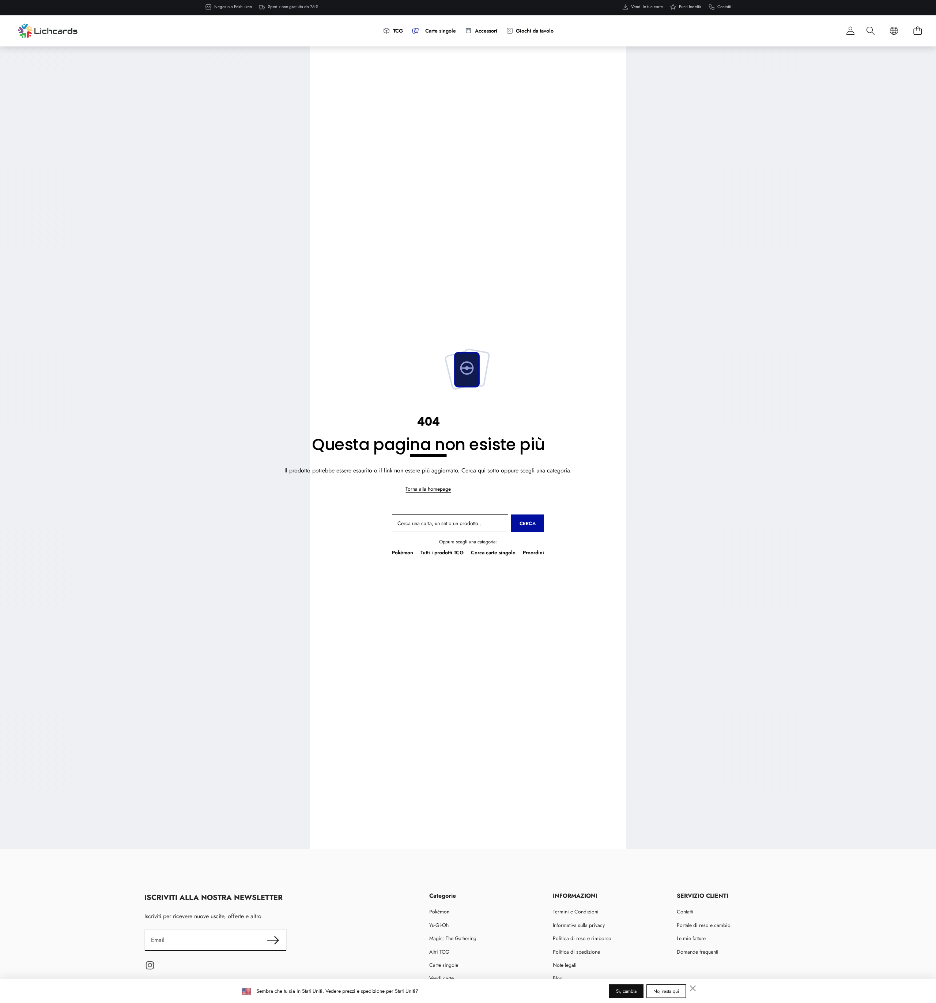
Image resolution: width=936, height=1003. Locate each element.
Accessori (486, 30)
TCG (398, 30)
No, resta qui (666, 991)
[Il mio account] (850, 31)
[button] (870, 31)
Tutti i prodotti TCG (442, 552)
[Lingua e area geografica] (894, 31)
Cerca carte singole (493, 552)
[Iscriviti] (273, 940)
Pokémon (402, 552)
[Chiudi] (692, 988)
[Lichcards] (48, 30)
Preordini (533, 552)
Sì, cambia (626, 991)
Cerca (528, 523)
